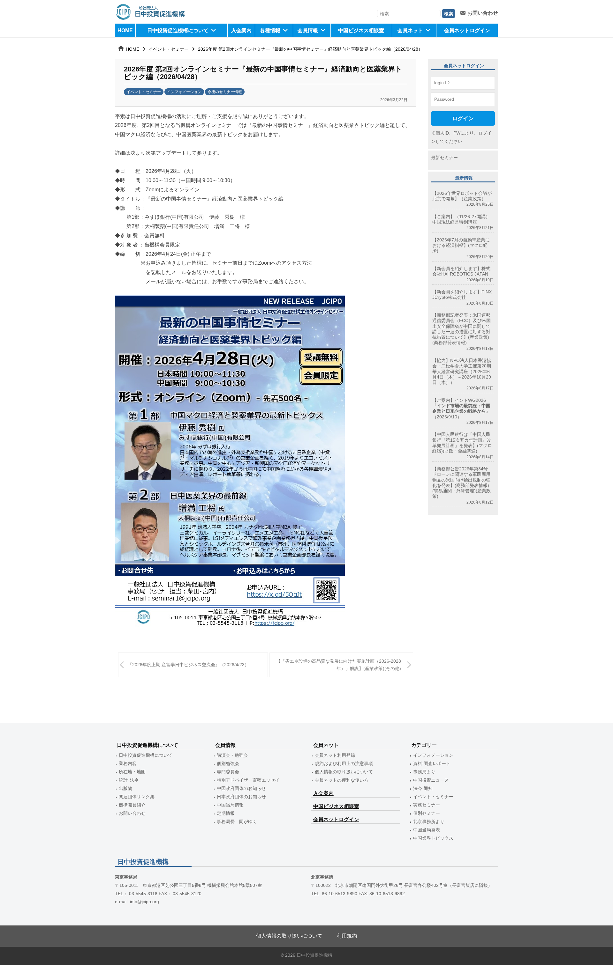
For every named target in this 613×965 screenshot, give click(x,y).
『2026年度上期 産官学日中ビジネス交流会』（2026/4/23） (188, 664)
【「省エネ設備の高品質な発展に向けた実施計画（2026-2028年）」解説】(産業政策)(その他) (338, 665)
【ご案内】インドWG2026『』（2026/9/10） (461, 408)
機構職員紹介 (132, 804)
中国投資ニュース (431, 780)
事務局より (424, 771)
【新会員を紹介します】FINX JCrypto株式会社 (462, 294)
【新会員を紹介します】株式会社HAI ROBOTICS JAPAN (461, 271)
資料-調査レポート (431, 763)
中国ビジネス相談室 (361, 30)
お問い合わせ (482, 13)
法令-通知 (423, 788)
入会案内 (241, 30)
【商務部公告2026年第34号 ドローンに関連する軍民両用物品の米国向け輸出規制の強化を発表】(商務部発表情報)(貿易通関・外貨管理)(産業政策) (462, 482)
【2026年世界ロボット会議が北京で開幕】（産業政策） (462, 196)
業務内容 (128, 763)
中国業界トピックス (433, 838)
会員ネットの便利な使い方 (341, 780)
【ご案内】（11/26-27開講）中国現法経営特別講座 (461, 219)
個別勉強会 (228, 763)
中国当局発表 (426, 829)
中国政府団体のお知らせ (241, 788)
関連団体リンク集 (137, 796)
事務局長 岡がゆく (237, 821)
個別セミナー (426, 813)
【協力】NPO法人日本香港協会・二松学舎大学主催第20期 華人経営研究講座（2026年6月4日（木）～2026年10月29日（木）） (461, 371)
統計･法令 (129, 780)
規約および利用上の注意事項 (344, 763)
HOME (125, 30)
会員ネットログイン (467, 30)
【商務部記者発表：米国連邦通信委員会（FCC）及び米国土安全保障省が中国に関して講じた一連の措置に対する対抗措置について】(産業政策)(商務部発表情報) (461, 329)
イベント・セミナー (168, 49)
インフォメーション (184, 92)
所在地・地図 (132, 771)
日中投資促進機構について (177, 30)
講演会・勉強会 (232, 755)
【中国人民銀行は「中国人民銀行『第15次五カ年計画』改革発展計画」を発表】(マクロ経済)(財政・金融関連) (462, 442)
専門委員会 (228, 771)
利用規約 (347, 936)
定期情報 (226, 813)
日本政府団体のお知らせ (241, 796)
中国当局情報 (230, 804)
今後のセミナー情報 (225, 92)
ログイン (463, 118)
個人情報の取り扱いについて (344, 771)
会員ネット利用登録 (335, 755)
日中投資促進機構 (314, 955)
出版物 (125, 788)
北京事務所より (428, 821)
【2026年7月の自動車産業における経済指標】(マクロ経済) (461, 245)
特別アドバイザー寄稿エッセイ (248, 780)
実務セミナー (426, 804)
